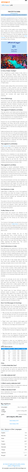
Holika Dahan (15, 224)
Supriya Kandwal (7, 14)
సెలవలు (7, 5)
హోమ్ (3, 5)
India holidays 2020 (14, 423)
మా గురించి (5, 464)
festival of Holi (6, 146)
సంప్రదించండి (12, 464)
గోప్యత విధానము (16, 465)
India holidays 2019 (14, 420)
